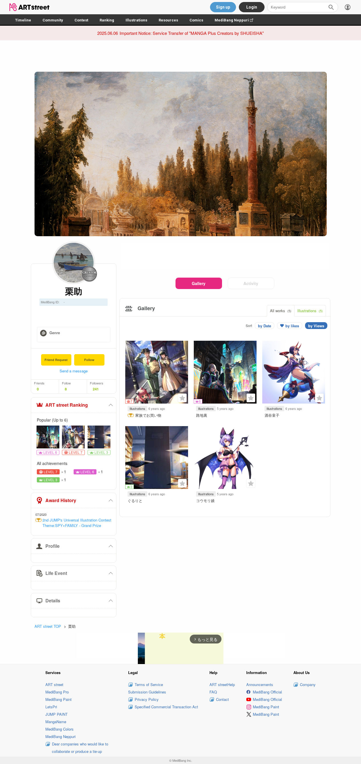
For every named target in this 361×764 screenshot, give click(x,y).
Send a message (74, 371)
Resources (168, 20)
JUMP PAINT (56, 714)
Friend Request (56, 360)
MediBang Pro (57, 692)
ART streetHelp (222, 684)
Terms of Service (149, 684)
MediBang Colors (59, 729)
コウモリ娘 (205, 500)
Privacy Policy (147, 699)
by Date (264, 325)
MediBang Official (267, 692)
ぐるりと (135, 500)
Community (53, 20)
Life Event (56, 573)
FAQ (213, 692)
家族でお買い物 (148, 415)
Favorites (182, 398)
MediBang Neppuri (237, 20)
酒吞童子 (272, 415)
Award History (60, 500)
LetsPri (51, 706)
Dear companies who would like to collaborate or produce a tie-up (80, 747)
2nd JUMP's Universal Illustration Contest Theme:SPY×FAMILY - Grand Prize (77, 523)
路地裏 (201, 415)
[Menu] (347, 7)
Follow (89, 360)
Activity (250, 283)
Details (52, 600)
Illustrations (136, 20)
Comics (196, 20)
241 (96, 389)
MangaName (55, 721)
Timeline (23, 20)
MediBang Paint (58, 699)
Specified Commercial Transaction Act (166, 706)
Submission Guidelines (147, 692)
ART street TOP (48, 626)
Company (308, 684)
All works (280, 310)
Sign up (223, 7)
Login (251, 7)
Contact (222, 699)
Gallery (198, 283)
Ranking (107, 20)
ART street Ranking (66, 405)
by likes (292, 325)
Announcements (259, 684)
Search (331, 7)
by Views (316, 325)
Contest (81, 20)
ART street (54, 684)
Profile (52, 546)
